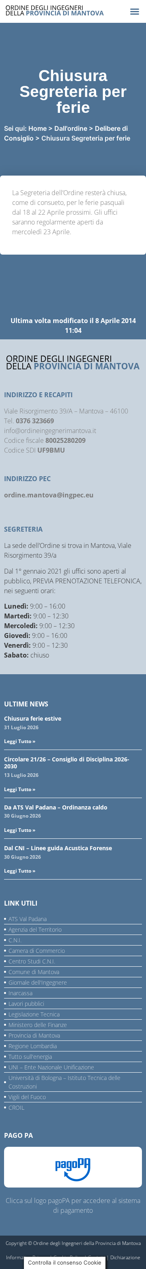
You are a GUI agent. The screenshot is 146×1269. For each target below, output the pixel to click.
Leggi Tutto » (19, 741)
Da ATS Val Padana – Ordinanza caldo (55, 807)
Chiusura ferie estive (32, 718)
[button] (134, 11)
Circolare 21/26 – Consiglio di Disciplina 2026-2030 (66, 762)
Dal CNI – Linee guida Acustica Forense (58, 848)
